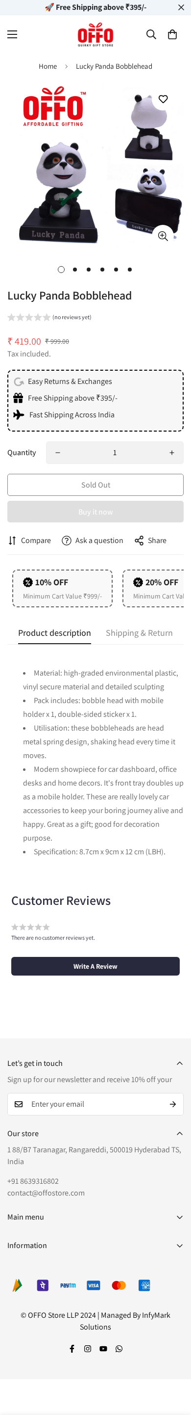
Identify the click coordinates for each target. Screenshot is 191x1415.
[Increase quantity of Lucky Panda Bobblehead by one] (172, 452)
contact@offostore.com (46, 1193)
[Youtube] (103, 1349)
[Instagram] (88, 1349)
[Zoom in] (163, 236)
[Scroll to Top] (173, 1363)
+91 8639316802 (33, 1181)
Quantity (21, 452)
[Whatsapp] (119, 1349)
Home (48, 66)
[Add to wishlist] (163, 99)
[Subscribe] (173, 1104)
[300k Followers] (72, 1349)
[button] (172, 34)
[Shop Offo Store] (95, 34)
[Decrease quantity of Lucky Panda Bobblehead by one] (58, 452)
